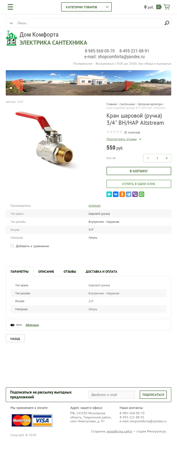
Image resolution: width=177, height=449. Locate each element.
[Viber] (135, 194)
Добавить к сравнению (32, 246)
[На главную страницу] (11, 39)
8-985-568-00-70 (100, 51)
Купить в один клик (138, 184)
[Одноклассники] (122, 194)
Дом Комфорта (39, 34)
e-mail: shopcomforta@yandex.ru (114, 56)
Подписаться (153, 395)
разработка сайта (119, 431)
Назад (15, 339)
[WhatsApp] (141, 194)
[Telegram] (128, 194)
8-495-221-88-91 (134, 51)
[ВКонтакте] (115, 194)
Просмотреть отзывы (121, 139)
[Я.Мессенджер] (109, 194)
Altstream (94, 206)
